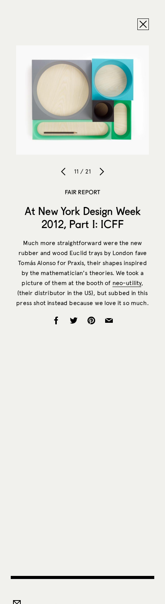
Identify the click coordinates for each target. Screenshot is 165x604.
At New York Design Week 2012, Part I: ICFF (82, 217)
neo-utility (127, 283)
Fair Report (83, 192)
